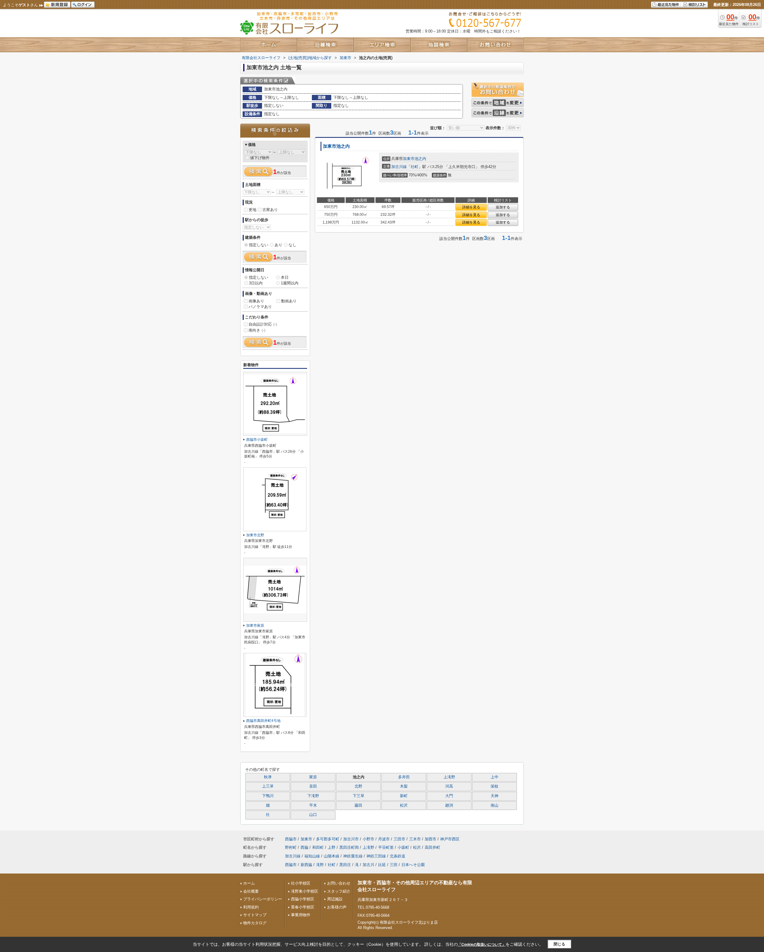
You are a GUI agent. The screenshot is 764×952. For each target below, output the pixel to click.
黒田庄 (345, 864)
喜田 (313, 786)
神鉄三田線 (376, 856)
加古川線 (399, 166)
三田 (394, 864)
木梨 (404, 786)
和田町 (318, 847)
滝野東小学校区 (304, 891)
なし (292, 245)
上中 (494, 777)
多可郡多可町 (327, 839)
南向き (257, 330)
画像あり (256, 301)
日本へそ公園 (413, 864)
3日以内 (256, 283)
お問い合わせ (338, 883)
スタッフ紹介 (338, 891)
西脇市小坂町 (257, 440)
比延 (382, 864)
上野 (331, 847)
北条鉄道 (397, 856)
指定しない (258, 245)
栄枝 (494, 786)
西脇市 (291, 839)
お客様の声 (336, 907)
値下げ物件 (259, 157)
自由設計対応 (263, 324)
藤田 (358, 805)
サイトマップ (255, 915)
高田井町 (432, 847)
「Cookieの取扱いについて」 (482, 944)
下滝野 (313, 796)
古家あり (270, 209)
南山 (494, 805)
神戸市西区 (450, 839)
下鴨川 (268, 796)
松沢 (404, 805)
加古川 (368, 864)
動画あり (289, 301)
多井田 (404, 777)
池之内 (420, 158)
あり (278, 245)
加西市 (430, 839)
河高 (449, 786)
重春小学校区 (302, 907)
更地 (252, 209)
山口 (313, 815)
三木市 (415, 839)
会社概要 (251, 891)
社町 (414, 166)
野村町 (291, 847)
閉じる (559, 944)
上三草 (268, 786)
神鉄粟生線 (353, 856)
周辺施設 (335, 899)
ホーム (249, 883)
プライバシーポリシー (262, 899)
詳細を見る (471, 207)
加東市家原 (255, 625)
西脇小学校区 (302, 899)
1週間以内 (289, 283)
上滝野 (449, 777)
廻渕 (449, 805)
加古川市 (351, 839)
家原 (313, 777)
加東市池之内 (336, 146)
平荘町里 (386, 847)
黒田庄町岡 (349, 847)
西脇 (304, 847)
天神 (494, 796)
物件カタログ (255, 923)
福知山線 (312, 856)
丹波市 (384, 839)
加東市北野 (255, 535)
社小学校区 (300, 883)
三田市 (399, 839)
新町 (404, 796)
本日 (285, 277)
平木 (313, 805)
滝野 (320, 864)
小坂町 (403, 847)
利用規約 (251, 907)
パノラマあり (260, 306)
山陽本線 (331, 856)
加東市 (409, 158)
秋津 (268, 777)
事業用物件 (300, 915)
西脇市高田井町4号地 (263, 721)
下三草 (358, 796)
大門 (449, 796)
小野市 (368, 839)
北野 (358, 786)
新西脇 (306, 864)
